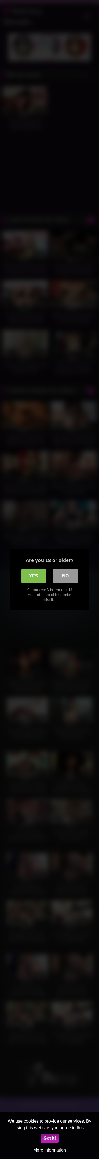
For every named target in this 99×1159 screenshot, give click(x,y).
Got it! (49, 1138)
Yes (33, 576)
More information (49, 1150)
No (65, 576)
